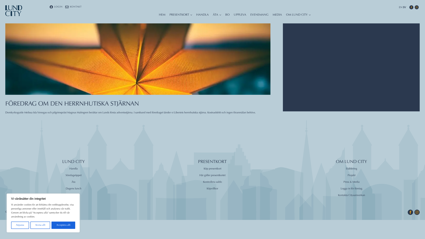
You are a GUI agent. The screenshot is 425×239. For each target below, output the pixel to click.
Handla (202, 14)
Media (277, 14)
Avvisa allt (40, 225)
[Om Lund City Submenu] (309, 15)
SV (404, 7)
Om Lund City (297, 14)
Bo (227, 14)
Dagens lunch (73, 188)
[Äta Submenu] (219, 15)
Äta (215, 14)
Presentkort (179, 14)
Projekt (351, 175)
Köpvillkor (212, 188)
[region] (43, 213)
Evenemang (259, 14)
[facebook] (411, 7)
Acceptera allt (63, 225)
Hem (162, 14)
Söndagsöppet (74, 175)
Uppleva (240, 14)
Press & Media (351, 182)
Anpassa (20, 225)
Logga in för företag (351, 188)
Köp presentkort (212, 168)
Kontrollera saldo (212, 182)
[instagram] (417, 7)
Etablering (351, 168)
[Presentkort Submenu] (190, 15)
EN (400, 7)
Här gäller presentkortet (212, 175)
